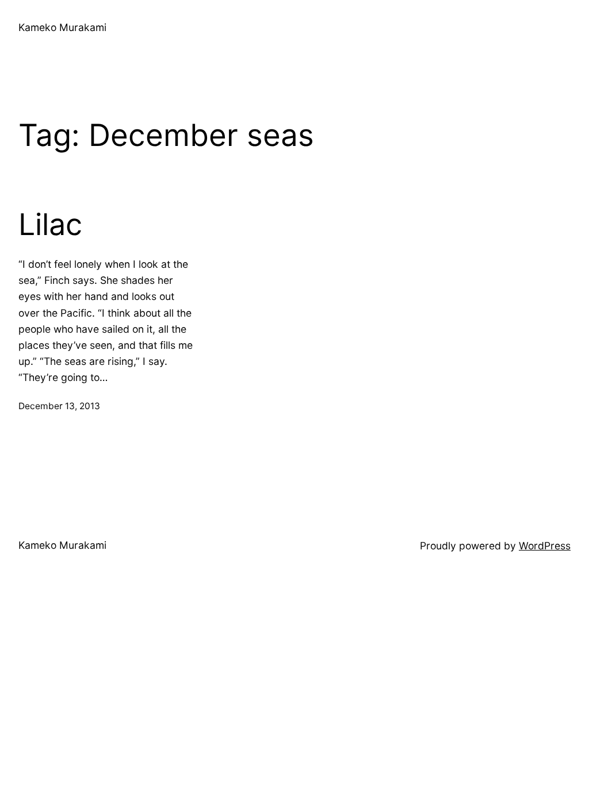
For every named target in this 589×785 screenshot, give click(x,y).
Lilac (50, 225)
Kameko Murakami (62, 27)
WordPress (545, 546)
